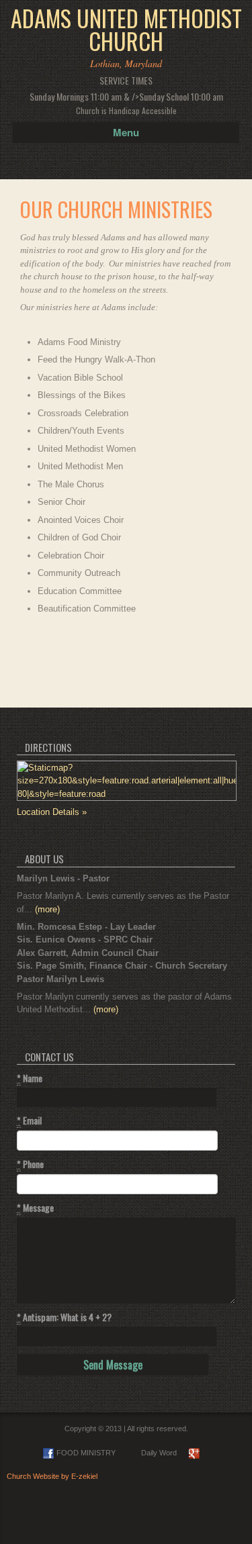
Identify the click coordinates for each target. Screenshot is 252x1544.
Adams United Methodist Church (126, 29)
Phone (30, 1164)
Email (29, 1120)
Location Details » (52, 812)
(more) (47, 909)
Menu (126, 132)
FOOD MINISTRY (86, 1453)
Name (29, 1078)
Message (35, 1207)
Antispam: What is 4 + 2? (64, 1317)
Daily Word (159, 1453)
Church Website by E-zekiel (52, 1476)
